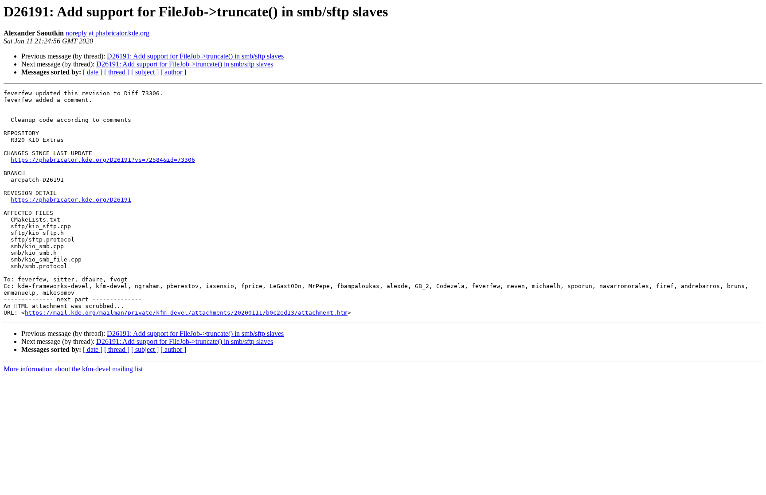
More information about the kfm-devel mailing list (73, 369)
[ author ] (173, 72)
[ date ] (92, 72)
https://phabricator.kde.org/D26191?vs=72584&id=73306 (103, 159)
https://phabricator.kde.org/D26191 (71, 199)
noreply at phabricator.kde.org (107, 33)
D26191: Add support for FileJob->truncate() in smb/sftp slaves (195, 56)
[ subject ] (145, 72)
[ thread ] (116, 72)
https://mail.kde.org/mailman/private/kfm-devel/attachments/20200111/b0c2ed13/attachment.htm (186, 312)
